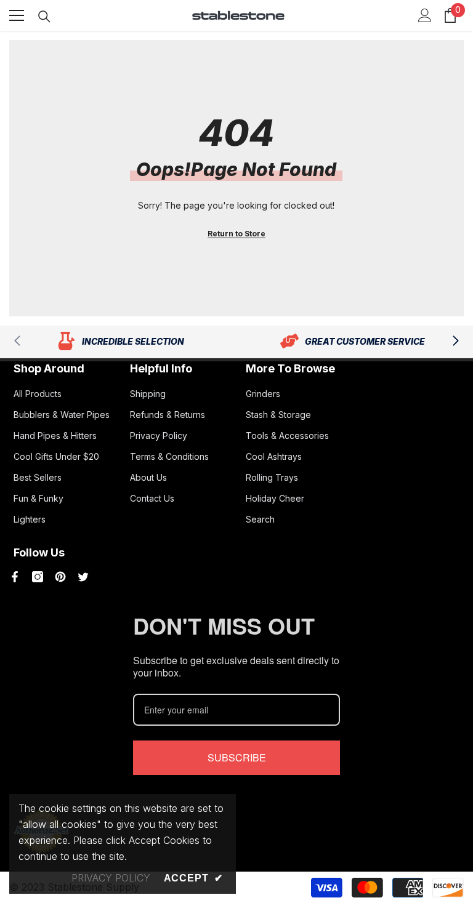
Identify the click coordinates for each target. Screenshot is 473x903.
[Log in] (425, 15)
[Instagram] (37, 577)
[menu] (16, 15)
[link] (120, 342)
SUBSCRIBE (237, 757)
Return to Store (236, 233)
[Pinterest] (60, 577)
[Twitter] (83, 577)
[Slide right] (455, 341)
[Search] (44, 16)
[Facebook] (15, 577)
